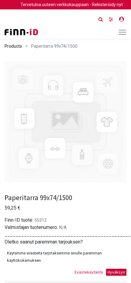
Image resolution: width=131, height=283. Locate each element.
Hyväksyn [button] (116, 272)
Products (13, 46)
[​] (111, 19)
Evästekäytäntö (89, 272)
